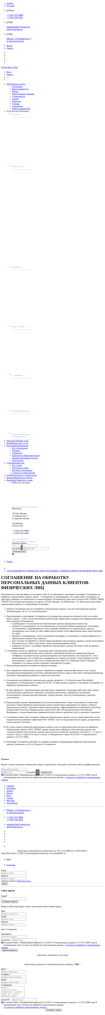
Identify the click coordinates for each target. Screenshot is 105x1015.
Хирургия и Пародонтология (25, 455)
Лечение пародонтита (20, 319)
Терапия (16, 450)
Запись (10, 48)
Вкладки (15, 197)
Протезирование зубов (21, 209)
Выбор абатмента (22, 224)
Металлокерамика (22, 189)
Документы (17, 106)
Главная (10, 786)
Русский (10, 6)
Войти (10, 46)
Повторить (6, 934)
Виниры (15, 193)
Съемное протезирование (22, 238)
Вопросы (19, 478)
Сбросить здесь (24, 881)
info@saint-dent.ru (15, 29)
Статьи (15, 463)
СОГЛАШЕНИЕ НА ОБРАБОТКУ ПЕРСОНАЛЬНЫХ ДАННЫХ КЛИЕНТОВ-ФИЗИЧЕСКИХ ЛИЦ (55, 571)
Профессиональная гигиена (25, 458)
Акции (15, 99)
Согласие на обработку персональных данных (24, 1007)
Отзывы (16, 104)
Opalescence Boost (22, 407)
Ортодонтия (17, 460)
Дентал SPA (16, 380)
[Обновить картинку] (22, 549)
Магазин (11, 800)
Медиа (15, 91)
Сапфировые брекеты (23, 362)
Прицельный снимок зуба (22, 430)
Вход (9, 72)
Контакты (20, 480)
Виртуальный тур (20, 89)
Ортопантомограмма (20, 422)
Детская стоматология (20, 123)
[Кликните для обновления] (16, 548)
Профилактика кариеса (21, 119)
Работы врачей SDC (21, 109)
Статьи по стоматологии (23, 473)
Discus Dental (20, 404)
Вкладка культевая (22, 205)
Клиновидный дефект (20, 159)
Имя (3, 911)
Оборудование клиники (23, 94)
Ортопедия (17, 453)
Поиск (10, 561)
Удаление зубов (18, 311)
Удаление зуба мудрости (21, 315)
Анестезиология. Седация (22, 323)
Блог (17, 446)
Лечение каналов (18, 148)
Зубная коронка (18, 172)
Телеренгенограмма (19, 426)
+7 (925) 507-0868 (15, 15)
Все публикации (19, 448)
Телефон (6, 974)
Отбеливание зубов (19, 396)
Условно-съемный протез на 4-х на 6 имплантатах (22, 260)
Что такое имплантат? (20, 300)
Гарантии (16, 101)
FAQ (22, 475)
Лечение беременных (20, 163)
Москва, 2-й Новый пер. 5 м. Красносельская (19, 39)
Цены (17, 443)
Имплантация (17, 272)
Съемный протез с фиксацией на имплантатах (22, 253)
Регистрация (11, 865)
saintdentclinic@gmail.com (18, 27)
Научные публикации (22, 470)
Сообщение (6, 985)
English (10, 3)
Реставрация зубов (19, 131)
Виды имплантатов (19, 296)
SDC (16, 84)
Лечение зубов (17, 127)
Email (3, 870)
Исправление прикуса (20, 332)
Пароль (4, 876)
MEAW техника (18, 342)
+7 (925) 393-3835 (15, 17)
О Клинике (17, 86)
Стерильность (18, 96)
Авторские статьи (20, 468)
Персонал (17, 441)
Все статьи (17, 465)
